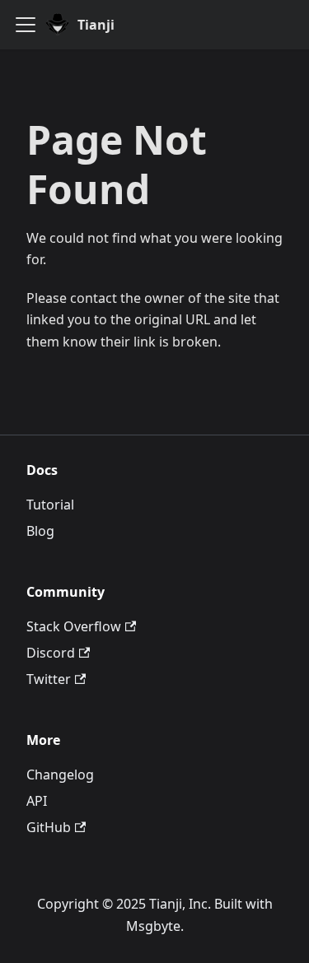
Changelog (60, 774)
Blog (40, 531)
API (36, 801)
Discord (50, 653)
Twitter (48, 679)
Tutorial (50, 504)
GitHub (48, 827)
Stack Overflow (73, 626)
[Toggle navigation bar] (25, 24)
